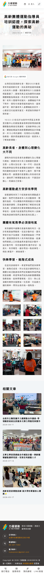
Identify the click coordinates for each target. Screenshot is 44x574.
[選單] (39, 4)
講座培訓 (28, 33)
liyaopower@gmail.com (19, 552)
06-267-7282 (14, 545)
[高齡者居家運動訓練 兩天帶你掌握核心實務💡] (22, 476)
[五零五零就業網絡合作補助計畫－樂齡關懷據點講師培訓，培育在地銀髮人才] (22, 440)
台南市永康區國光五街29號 (19, 537)
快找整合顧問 (28, 563)
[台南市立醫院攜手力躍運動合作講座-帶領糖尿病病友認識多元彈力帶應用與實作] (22, 404)
